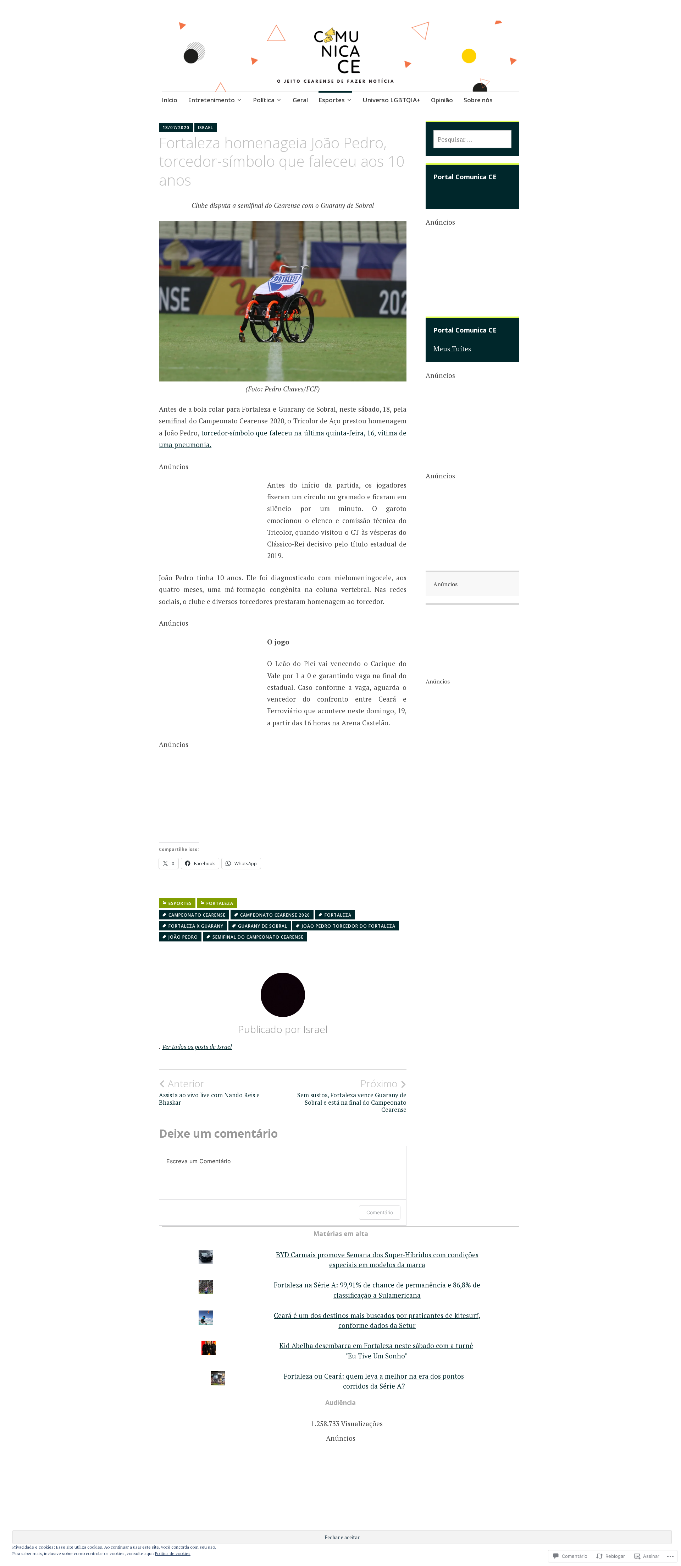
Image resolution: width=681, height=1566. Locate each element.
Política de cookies (172, 1553)
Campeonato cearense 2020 (275, 915)
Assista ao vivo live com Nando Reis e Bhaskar (209, 1092)
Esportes (332, 100)
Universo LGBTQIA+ (391, 100)
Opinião (442, 100)
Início (169, 100)
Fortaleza (219, 903)
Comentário (379, 1212)
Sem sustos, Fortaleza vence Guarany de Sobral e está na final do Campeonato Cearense (351, 1096)
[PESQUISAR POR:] (472, 139)
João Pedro (183, 937)
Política (264, 100)
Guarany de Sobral (262, 926)
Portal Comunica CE (465, 176)
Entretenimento (211, 100)
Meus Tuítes (452, 348)
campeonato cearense (197, 915)
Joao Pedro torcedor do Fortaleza (348, 926)
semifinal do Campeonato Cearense (258, 937)
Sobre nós (478, 100)
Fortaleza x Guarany (195, 926)
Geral (300, 100)
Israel (205, 128)
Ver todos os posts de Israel (197, 1047)
